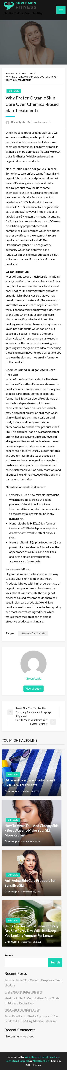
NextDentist (41, 1060)
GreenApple (18, 122)
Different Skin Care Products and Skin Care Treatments (30, 782)
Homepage (11, 73)
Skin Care (27, 73)
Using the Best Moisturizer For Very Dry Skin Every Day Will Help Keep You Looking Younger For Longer (32, 930)
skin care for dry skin (33, 633)
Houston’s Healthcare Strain (22, 1009)
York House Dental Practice (42, 1056)
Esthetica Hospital (17, 1060)
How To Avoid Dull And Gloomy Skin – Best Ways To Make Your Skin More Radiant (32, 830)
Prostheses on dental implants (24, 991)
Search (9, 955)
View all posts (33, 688)
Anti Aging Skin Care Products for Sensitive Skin (30, 882)
